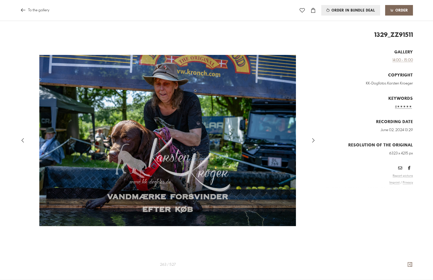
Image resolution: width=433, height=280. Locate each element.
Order (401, 10)
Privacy (408, 182)
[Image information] (410, 265)
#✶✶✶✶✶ (403, 107)
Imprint (394, 182)
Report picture (403, 175)
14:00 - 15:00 (402, 60)
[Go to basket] (313, 10)
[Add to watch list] (302, 10)
